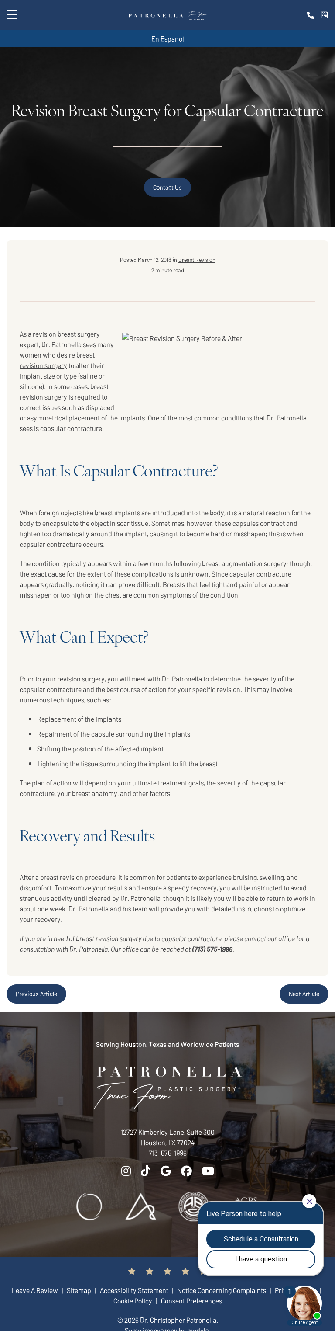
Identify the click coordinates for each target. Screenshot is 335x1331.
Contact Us (167, 187)
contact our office (269, 938)
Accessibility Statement (135, 1290)
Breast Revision (196, 259)
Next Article (304, 993)
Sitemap (79, 1290)
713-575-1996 (168, 1152)
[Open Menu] (12, 14)
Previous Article (36, 993)
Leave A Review (35, 1290)
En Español (167, 38)
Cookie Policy (133, 1300)
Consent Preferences (191, 1300)
